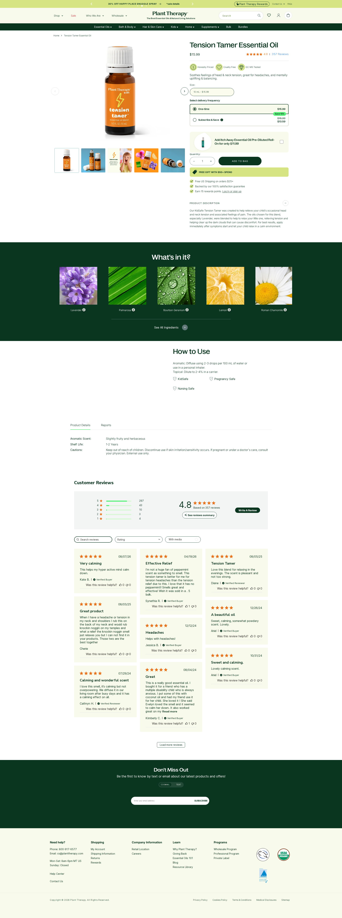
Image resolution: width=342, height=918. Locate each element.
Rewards (96, 862)
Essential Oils (102, 26)
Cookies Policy (220, 900)
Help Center (57, 873)
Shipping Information (103, 853)
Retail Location (140, 849)
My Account (98, 849)
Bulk (228, 26)
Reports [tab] (106, 425)
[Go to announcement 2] (142, 5)
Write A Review (248, 510)
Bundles (243, 26)
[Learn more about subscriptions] (221, 119)
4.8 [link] (266, 54)
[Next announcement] (192, 4)
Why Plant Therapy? (185, 849)
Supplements (209, 26)
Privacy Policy (200, 900)
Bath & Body (126, 26)
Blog (175, 862)
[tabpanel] (171, 447)
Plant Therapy (78, 900)
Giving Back (180, 853)
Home (189, 26)
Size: (192, 84)
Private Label (221, 858)
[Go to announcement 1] (138, 5)
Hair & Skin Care (152, 26)
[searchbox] (93, 539)
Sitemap (285, 900)
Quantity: (195, 154)
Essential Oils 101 (183, 858)
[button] (277, 4)
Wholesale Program (225, 849)
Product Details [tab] (80, 425)
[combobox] (241, 16)
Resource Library (183, 866)
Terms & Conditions (241, 900)
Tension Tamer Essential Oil (77, 35)
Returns (95, 858)
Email (166, 784)
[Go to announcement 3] (146, 5)
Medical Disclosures (266, 900)
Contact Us (56, 881)
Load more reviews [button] (171, 744)
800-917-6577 (68, 849)
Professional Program (226, 853)
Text (178, 784)
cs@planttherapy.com (70, 853)
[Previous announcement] (91, 4)
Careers (136, 853)
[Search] (259, 15)
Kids (174, 26)
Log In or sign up (231, 191)
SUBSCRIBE (201, 800)
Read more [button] (169, 711)
